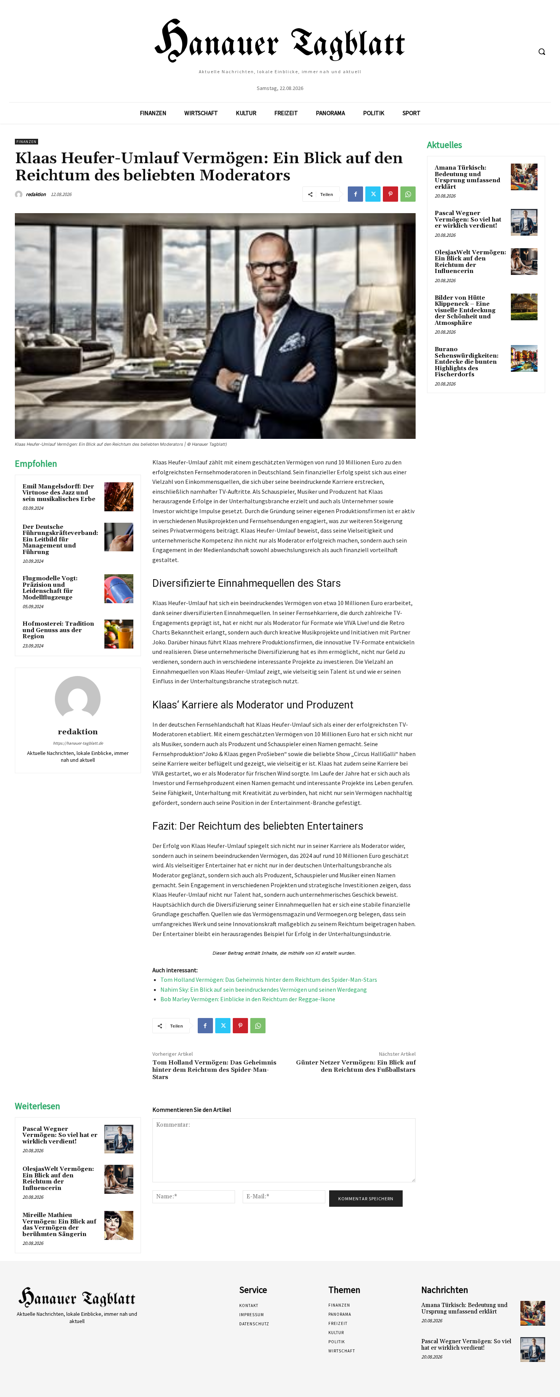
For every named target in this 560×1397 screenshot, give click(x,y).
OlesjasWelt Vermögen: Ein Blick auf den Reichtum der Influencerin (58, 1179)
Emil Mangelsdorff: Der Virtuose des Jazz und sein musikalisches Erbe (58, 493)
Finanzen (26, 141)
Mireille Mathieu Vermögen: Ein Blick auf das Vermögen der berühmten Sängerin (59, 1225)
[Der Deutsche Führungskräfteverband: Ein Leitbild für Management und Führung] (118, 537)
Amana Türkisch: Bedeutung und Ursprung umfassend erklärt (467, 177)
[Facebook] (355, 194)
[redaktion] (20, 194)
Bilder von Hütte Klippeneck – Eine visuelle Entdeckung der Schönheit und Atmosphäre (465, 310)
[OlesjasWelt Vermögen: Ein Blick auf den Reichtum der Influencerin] (118, 1179)
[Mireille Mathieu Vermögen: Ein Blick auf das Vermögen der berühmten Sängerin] (118, 1225)
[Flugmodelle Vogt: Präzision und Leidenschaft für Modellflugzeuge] (118, 588)
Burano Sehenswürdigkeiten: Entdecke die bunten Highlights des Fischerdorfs (467, 362)
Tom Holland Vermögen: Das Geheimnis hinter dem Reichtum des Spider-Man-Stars (268, 979)
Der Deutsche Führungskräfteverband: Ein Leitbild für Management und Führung (60, 539)
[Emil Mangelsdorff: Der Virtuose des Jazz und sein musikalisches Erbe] (118, 496)
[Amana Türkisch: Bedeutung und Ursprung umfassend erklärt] (524, 177)
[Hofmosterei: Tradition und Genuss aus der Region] (118, 634)
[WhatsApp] (408, 194)
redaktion (36, 194)
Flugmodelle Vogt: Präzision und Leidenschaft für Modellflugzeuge (50, 588)
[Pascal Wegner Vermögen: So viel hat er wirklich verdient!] (118, 1139)
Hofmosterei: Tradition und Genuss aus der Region (58, 630)
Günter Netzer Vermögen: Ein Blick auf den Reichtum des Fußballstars (356, 1066)
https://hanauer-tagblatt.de (78, 743)
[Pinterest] (390, 194)
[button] (542, 51)
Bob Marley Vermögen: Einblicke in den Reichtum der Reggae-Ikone (247, 999)
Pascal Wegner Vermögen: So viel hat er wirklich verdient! (60, 1135)
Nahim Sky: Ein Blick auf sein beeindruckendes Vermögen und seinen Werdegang (263, 989)
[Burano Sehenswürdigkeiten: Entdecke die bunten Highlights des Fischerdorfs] (524, 358)
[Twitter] (373, 194)
